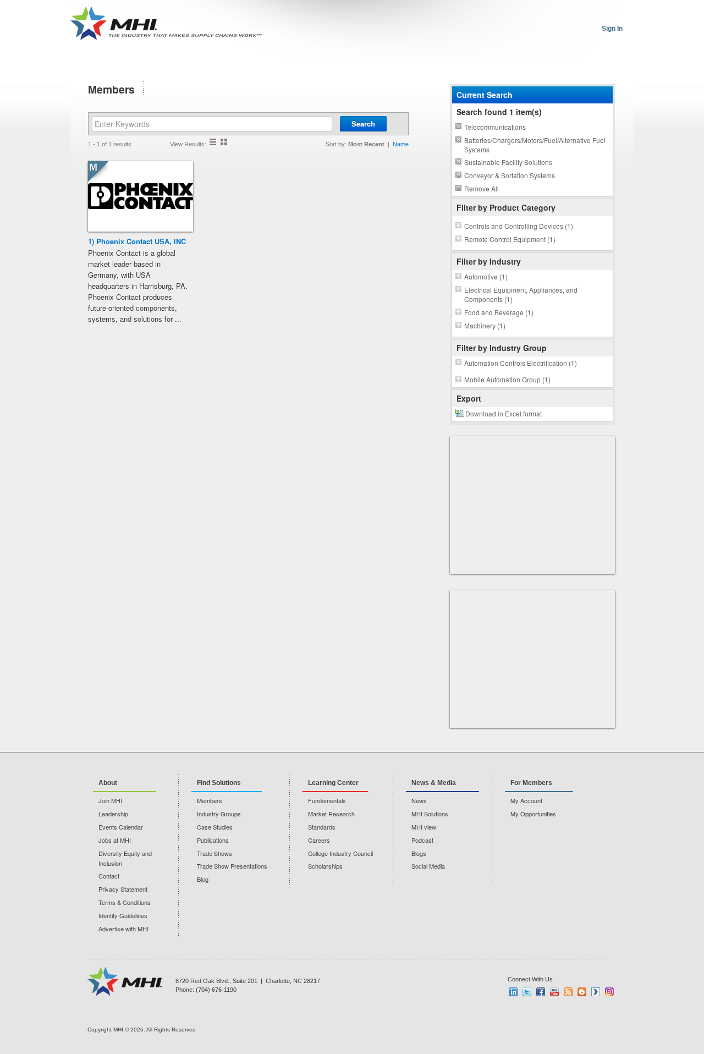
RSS (568, 991)
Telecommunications (495, 126)
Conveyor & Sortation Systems (509, 175)
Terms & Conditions (124, 902)
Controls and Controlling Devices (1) (518, 225)
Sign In (612, 28)
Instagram (609, 991)
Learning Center (333, 783)
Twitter (526, 991)
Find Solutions (219, 783)
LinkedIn (513, 991)
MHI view (423, 826)
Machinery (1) (484, 325)
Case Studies (215, 826)
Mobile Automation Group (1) (507, 379)
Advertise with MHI (123, 928)
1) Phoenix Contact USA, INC (137, 241)
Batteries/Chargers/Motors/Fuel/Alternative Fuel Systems (535, 144)
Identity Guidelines (122, 915)
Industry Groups (219, 813)
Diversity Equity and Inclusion (125, 858)
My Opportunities (533, 813)
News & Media (433, 783)
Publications (213, 840)
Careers (319, 840)
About (107, 783)
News (419, 800)
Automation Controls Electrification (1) (520, 362)
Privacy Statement (122, 889)
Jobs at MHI (114, 840)
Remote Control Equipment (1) (510, 239)
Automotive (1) (486, 276)
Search (363, 123)
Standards (322, 826)
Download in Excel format (503, 413)
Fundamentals (327, 800)
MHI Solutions (429, 813)
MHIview (595, 991)
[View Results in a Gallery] (224, 142)
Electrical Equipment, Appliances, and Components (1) (521, 294)
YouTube (554, 991)
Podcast (422, 840)
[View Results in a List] (213, 142)
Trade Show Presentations (232, 865)
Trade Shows (214, 853)
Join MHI (110, 800)
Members (209, 800)
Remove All (481, 188)
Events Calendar (120, 826)
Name (401, 144)
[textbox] (212, 123)
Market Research (331, 813)
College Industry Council (340, 853)
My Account (526, 800)
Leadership (113, 813)
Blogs (418, 853)
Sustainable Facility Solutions (508, 162)
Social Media (428, 865)
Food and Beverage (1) (499, 312)
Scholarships (325, 865)
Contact (108, 875)
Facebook (540, 991)
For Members (531, 783)
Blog (202, 879)
